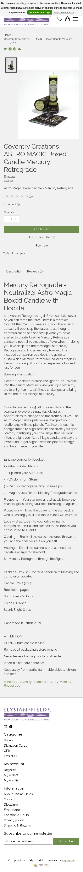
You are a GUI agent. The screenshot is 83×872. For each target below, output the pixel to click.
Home (7, 34)
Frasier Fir (10, 756)
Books (8, 740)
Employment (13, 810)
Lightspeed (68, 860)
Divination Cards (15, 745)
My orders (11, 775)
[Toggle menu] (75, 19)
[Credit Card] (35, 866)
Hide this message (40, 12)
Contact (9, 799)
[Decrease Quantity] (7, 218)
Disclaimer (11, 804)
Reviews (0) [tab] (35, 271)
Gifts (52, 682)
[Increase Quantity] (15, 218)
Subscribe (66, 841)
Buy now (41, 246)
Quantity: (9, 212)
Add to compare (16, 253)
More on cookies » (64, 12)
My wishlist (11, 780)
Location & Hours (16, 815)
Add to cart (41, 229)
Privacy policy (14, 820)
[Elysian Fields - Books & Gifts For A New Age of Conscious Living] (27, 19)
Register (10, 770)
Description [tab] (14, 271)
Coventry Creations (32, 682)
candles (9, 682)
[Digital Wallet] (43, 866)
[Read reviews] (16, 196)
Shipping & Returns (17, 825)
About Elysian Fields (18, 794)
